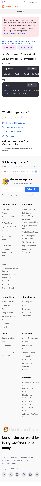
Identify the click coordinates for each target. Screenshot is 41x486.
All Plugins (6, 305)
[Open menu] (37, 6)
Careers (25, 342)
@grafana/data (17, 43)
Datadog (5, 323)
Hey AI (24, 370)
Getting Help (27, 360)
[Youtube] (30, 474)
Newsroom (26, 349)
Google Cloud (7, 313)
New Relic (6, 327)
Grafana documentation (23, 41)
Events (4, 349)
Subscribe (32, 189)
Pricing (4, 213)
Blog (3, 342)
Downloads (26, 309)
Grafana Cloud (23, 443)
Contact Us (26, 356)
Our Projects (27, 302)
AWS (3, 309)
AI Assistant (7, 223)
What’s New (7, 284)
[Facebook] (4, 474)
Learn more (33, 2)
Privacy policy (29, 195)
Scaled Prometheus (30, 232)
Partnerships (27, 345)
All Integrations (8, 302)
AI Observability (28, 209)
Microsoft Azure (8, 316)
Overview (5, 209)
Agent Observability (10, 227)
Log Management (29, 246)
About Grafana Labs (30, 338)
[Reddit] (37, 474)
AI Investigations (8, 281)
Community (6, 345)
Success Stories (28, 352)
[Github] (23, 474)
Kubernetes (6, 320)
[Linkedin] (17, 474)
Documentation (7, 41)
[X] (10, 474)
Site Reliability (28, 242)
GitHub (25, 305)
